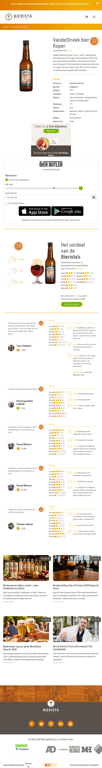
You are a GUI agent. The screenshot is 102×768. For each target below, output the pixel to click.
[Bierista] (16, 17)
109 (69, 50)
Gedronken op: (11, 193)
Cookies (73, 765)
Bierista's (79, 268)
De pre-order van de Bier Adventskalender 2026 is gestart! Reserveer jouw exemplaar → (51, 3)
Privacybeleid (93, 765)
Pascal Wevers (24, 444)
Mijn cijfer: (9, 184)
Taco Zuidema (23, 345)
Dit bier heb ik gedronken (19, 180)
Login (76, 295)
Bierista (5, 27)
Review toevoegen (71, 304)
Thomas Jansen (24, 524)
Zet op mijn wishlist (16, 203)
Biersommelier (19, 765)
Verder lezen (8, 601)
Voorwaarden (81, 765)
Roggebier (74, 86)
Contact (9, 765)
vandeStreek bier (77, 83)
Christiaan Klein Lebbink (24, 402)
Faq (4, 765)
